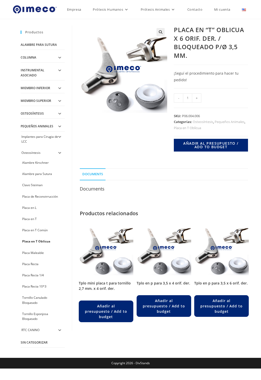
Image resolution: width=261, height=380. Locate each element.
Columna (28, 57)
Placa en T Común (35, 230)
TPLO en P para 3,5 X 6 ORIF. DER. (221, 283)
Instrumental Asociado (32, 72)
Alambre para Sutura (39, 45)
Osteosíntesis (203, 121)
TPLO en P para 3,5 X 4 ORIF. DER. (163, 283)
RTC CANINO (30, 330)
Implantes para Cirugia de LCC (39, 139)
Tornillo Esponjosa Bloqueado (35, 316)
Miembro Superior (36, 101)
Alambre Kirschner (35, 162)
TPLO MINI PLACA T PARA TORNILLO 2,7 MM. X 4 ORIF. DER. (105, 286)
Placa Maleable (33, 253)
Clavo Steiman (32, 185)
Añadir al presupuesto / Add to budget (210, 145)
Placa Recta (30, 264)
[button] (160, 32)
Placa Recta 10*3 (34, 286)
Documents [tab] (92, 174)
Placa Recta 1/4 (33, 275)
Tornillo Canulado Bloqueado (34, 300)
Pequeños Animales (229, 121)
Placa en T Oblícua (187, 128)
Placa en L (29, 208)
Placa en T (29, 219)
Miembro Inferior (35, 88)
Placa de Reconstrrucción (40, 196)
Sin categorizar (34, 342)
